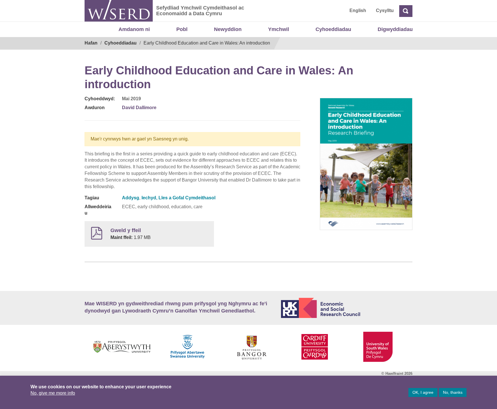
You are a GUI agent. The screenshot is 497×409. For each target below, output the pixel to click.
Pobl (182, 29)
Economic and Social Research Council (347, 308)
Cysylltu (385, 10)
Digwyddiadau (395, 29)
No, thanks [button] (452, 392)
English (357, 10)
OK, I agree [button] (422, 392)
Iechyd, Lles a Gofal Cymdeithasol (178, 197)
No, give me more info (52, 393)
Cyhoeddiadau (333, 29)
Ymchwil (278, 29)
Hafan (91, 42)
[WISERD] (119, 11)
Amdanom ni (134, 29)
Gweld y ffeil (125, 230)
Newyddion (228, 29)
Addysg (130, 197)
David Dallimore (139, 107)
